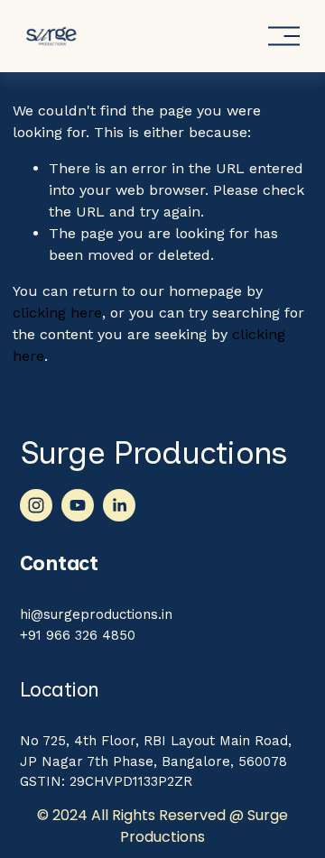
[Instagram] (36, 505)
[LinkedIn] (119, 505)
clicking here (57, 312)
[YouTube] (77, 505)
